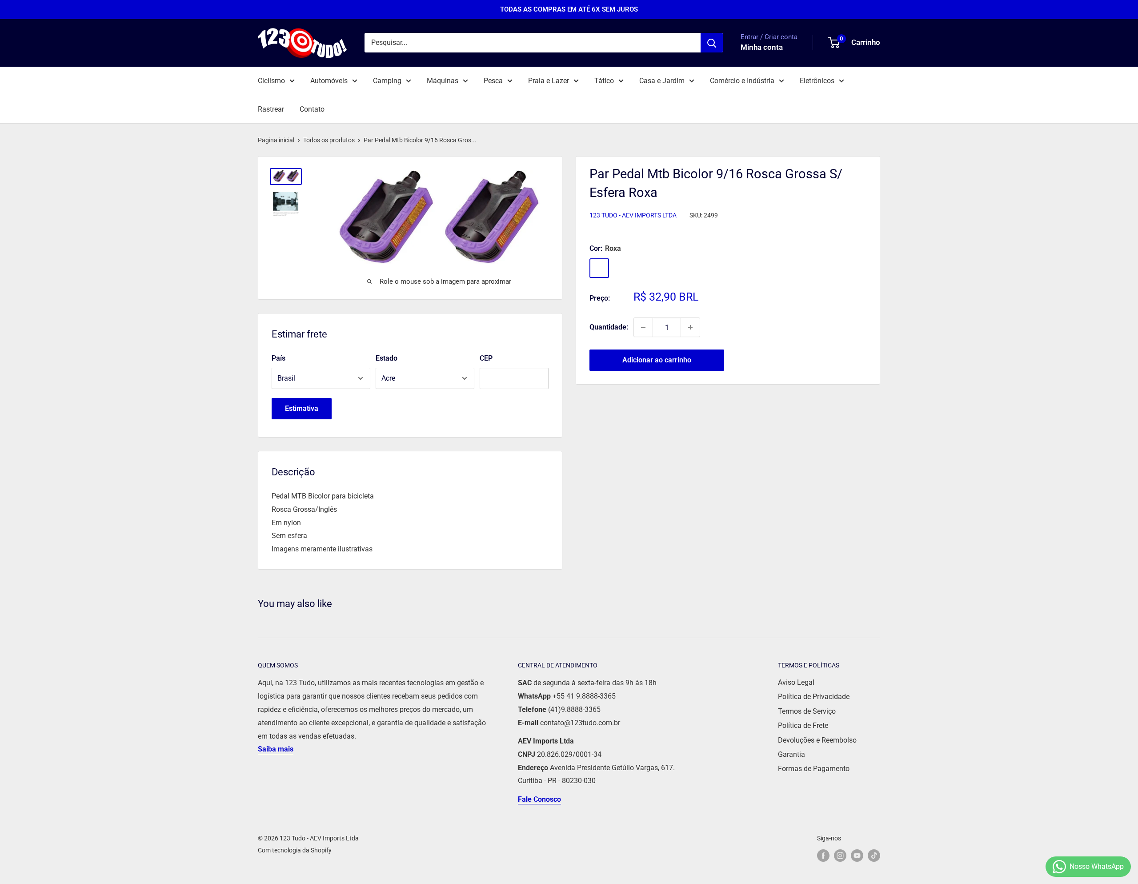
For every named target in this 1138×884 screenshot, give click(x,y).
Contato (312, 109)
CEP (486, 358)
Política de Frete (803, 725)
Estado (386, 358)
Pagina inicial (276, 140)
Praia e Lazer (548, 80)
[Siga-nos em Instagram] (840, 855)
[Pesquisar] (712, 42)
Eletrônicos (817, 80)
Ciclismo (271, 80)
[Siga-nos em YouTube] (857, 855)
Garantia (791, 754)
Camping (387, 80)
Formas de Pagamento (813, 768)
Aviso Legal (796, 682)
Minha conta (762, 47)
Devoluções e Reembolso (817, 740)
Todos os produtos (329, 140)
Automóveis (329, 80)
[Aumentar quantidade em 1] (690, 327)
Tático (604, 80)
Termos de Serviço (807, 711)
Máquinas (442, 80)
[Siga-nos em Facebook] (823, 855)
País (278, 358)
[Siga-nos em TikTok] (874, 855)
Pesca (493, 80)
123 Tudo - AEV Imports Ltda (633, 215)
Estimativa (301, 408)
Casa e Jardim (662, 80)
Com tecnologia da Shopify (295, 850)
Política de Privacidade (813, 696)
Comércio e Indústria (742, 80)
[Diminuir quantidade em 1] (643, 327)
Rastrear (271, 109)
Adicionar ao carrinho (656, 360)
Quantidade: (608, 327)
